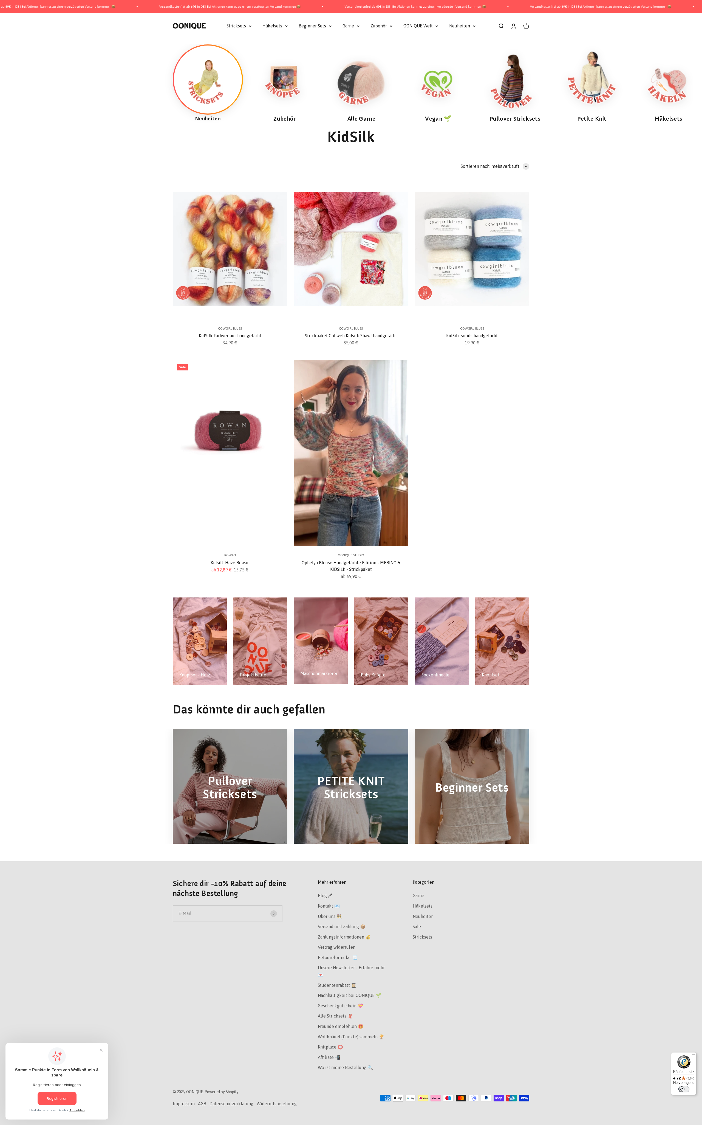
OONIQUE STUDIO (351, 555)
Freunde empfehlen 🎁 (340, 1026)
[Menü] (693, 1055)
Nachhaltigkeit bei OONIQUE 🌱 (349, 995)
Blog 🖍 (325, 895)
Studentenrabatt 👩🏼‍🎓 (337, 985)
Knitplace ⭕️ (330, 1046)
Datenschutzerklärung (231, 1103)
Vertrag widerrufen (336, 947)
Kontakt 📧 (329, 905)
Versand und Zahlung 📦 (342, 926)
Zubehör (378, 25)
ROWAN (230, 555)
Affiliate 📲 (329, 1057)
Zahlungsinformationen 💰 (344, 936)
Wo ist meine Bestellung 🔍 (345, 1067)
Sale (417, 926)
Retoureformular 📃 (338, 957)
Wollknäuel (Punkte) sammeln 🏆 (351, 1036)
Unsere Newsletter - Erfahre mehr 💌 (351, 971)
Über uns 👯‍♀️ (330, 916)
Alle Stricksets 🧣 (335, 1015)
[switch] (683, 1089)
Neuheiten (459, 25)
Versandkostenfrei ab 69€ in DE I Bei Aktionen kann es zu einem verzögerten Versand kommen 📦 (132, 6)
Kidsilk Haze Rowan (230, 562)
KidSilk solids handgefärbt (472, 335)
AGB (202, 1103)
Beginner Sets (312, 25)
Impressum (184, 1103)
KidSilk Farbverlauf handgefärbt (230, 335)
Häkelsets (272, 25)
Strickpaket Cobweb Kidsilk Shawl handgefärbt (351, 335)
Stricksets (236, 25)
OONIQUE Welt (418, 25)
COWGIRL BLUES (230, 328)
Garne (348, 25)
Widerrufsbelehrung (277, 1103)
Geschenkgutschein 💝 (340, 1005)
